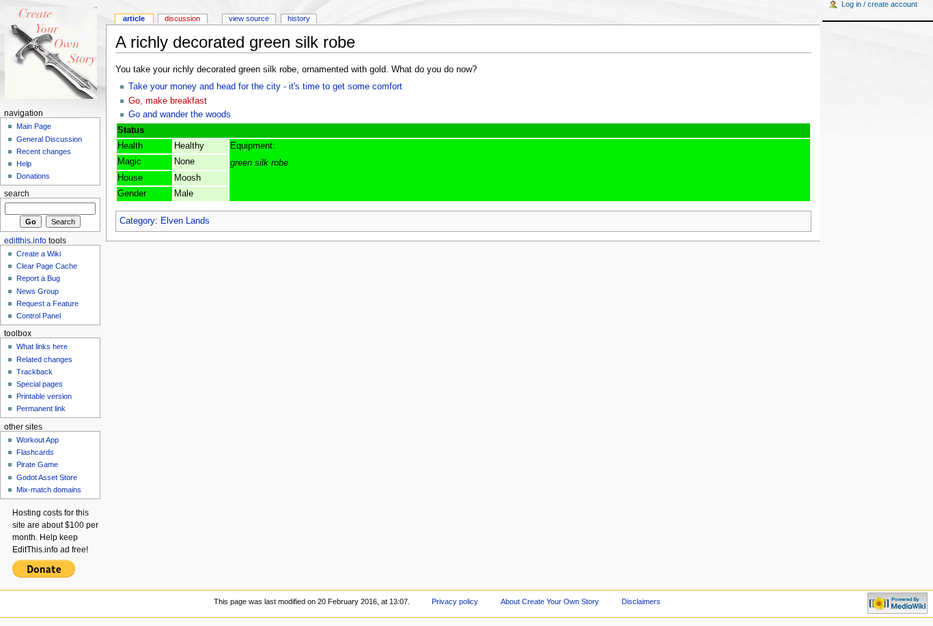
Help (23, 164)
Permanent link (41, 408)
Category (137, 221)
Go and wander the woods (179, 114)
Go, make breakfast (167, 101)
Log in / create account (879, 4)
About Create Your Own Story (550, 601)
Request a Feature (47, 303)
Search (16, 194)
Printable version (44, 396)
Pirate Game (37, 464)
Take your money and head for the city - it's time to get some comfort (265, 86)
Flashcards (35, 452)
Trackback (34, 372)
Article (134, 18)
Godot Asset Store (46, 477)
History (299, 18)
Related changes (44, 359)
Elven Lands (185, 221)
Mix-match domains (48, 490)
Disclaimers (641, 601)
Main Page (33, 126)
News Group (37, 291)
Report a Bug (38, 278)
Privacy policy (455, 601)
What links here (42, 346)
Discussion (182, 18)
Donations (33, 176)
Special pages (39, 384)
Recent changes (43, 151)
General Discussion (49, 139)
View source (249, 18)
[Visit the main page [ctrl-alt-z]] (53, 53)
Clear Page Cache (46, 266)
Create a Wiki (38, 254)
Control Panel (38, 316)
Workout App (37, 440)
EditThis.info (25, 241)
